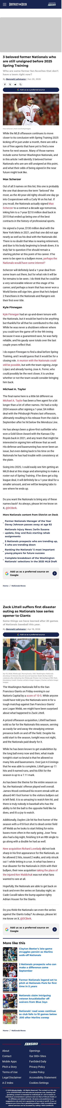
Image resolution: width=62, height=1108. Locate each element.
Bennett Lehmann (16, 79)
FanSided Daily (37, 1061)
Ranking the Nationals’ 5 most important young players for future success (30, 551)
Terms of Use (10, 1072)
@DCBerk (11, 507)
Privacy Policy (37, 1066)
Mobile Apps (9, 1061)
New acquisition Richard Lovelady (22, 848)
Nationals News (19, 586)
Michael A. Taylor (13, 400)
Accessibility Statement (42, 1077)
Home (6, 586)
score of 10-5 (34, 695)
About (5, 1050)
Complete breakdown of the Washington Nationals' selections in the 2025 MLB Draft (31, 560)
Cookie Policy (37, 1072)
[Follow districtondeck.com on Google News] (54, 573)
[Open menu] (4, 4)
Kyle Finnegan (11, 314)
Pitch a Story (9, 1066)
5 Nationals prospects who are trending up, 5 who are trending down (31, 543)
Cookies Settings (39, 1082)
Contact (6, 1056)
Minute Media (16, 1090)
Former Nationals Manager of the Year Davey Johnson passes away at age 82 (28, 523)
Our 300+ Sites (37, 1056)
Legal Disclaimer (11, 1077)
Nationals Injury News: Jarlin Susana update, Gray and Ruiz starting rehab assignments (27, 533)
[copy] (20, 84)
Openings (34, 1050)
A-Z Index (7, 1082)
